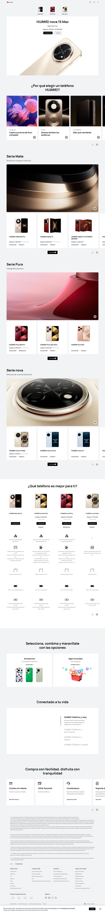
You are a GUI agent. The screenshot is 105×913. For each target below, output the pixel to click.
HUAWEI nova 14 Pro (48, 451)
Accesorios (12, 886)
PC (10, 876)
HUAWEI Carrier (78, 878)
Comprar (58, 33)
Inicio (11, 864)
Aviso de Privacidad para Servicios (61, 881)
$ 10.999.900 (56, 242)
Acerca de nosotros (79, 871)
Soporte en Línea (71, 799)
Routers (12, 883)
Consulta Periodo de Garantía (60, 878)
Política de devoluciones (37, 876)
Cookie (44, 904)
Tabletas (12, 878)
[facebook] (46, 898)
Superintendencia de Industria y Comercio (41, 881)
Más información (14, 799)
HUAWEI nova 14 (77, 451)
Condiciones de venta (37, 871)
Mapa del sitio (13, 904)
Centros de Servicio (57, 871)
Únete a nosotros (79, 881)
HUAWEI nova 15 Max (53, 21)
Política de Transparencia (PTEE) (82, 888)
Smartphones (13, 871)
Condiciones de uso (22, 904)
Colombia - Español (90, 904)
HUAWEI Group (78, 874)
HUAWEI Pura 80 (77, 345)
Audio (11, 881)
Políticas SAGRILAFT (79, 883)
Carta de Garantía (57, 876)
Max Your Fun (53, 26)
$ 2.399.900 (58, 29)
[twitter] (49, 898)
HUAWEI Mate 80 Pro (17, 237)
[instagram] (52, 898)
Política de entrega (36, 874)
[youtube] (56, 898)
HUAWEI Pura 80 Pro (17, 345)
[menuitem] (20, 871)
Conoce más (53, 908)
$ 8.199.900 (55, 348)
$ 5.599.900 (25, 348)
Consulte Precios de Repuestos (60, 874)
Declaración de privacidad (35, 904)
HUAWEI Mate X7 (46, 237)
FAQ (33, 878)
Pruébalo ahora (75, 664)
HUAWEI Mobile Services (15, 888)
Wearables (12, 874)
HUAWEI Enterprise (79, 876)
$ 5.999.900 (25, 242)
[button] (90, 2)
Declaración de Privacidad (68, 908)
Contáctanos (78, 886)
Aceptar (92, 909)
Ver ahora (98, 799)
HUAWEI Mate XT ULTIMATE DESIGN (81, 238)
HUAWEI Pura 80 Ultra (48, 345)
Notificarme (22, 350)
